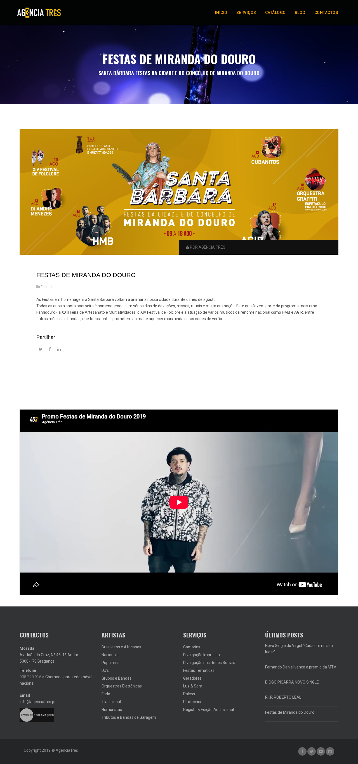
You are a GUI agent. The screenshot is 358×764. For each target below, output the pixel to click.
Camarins (191, 647)
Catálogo (275, 12)
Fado (106, 694)
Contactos (326, 12)
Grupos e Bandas (116, 678)
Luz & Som (192, 686)
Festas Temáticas (199, 670)
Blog (300, 12)
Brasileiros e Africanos (121, 647)
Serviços (246, 12)
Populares (110, 662)
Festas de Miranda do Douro (86, 275)
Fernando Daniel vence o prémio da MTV (300, 667)
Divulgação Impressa (201, 655)
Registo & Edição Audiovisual (208, 709)
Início (221, 12)
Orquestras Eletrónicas (122, 686)
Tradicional (111, 701)
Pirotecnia (192, 701)
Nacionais (110, 655)
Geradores (192, 678)
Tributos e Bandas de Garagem (129, 717)
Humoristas (112, 709)
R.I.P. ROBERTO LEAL (283, 697)
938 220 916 (30, 677)
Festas (46, 287)
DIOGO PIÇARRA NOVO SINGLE (292, 682)
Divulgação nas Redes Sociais (209, 662)
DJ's (105, 670)
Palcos (189, 694)
